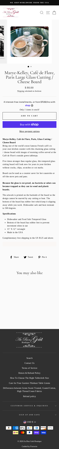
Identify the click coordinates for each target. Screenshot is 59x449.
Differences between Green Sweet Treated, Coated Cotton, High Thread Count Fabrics (29, 390)
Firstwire (33, 446)
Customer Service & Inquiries (29, 406)
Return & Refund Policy (29, 373)
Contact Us (29, 363)
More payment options (29, 131)
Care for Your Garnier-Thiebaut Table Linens (29, 383)
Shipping (20, 91)
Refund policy (29, 396)
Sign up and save (29, 415)
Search (29, 358)
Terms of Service (29, 368)
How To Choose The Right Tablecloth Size (29, 378)
